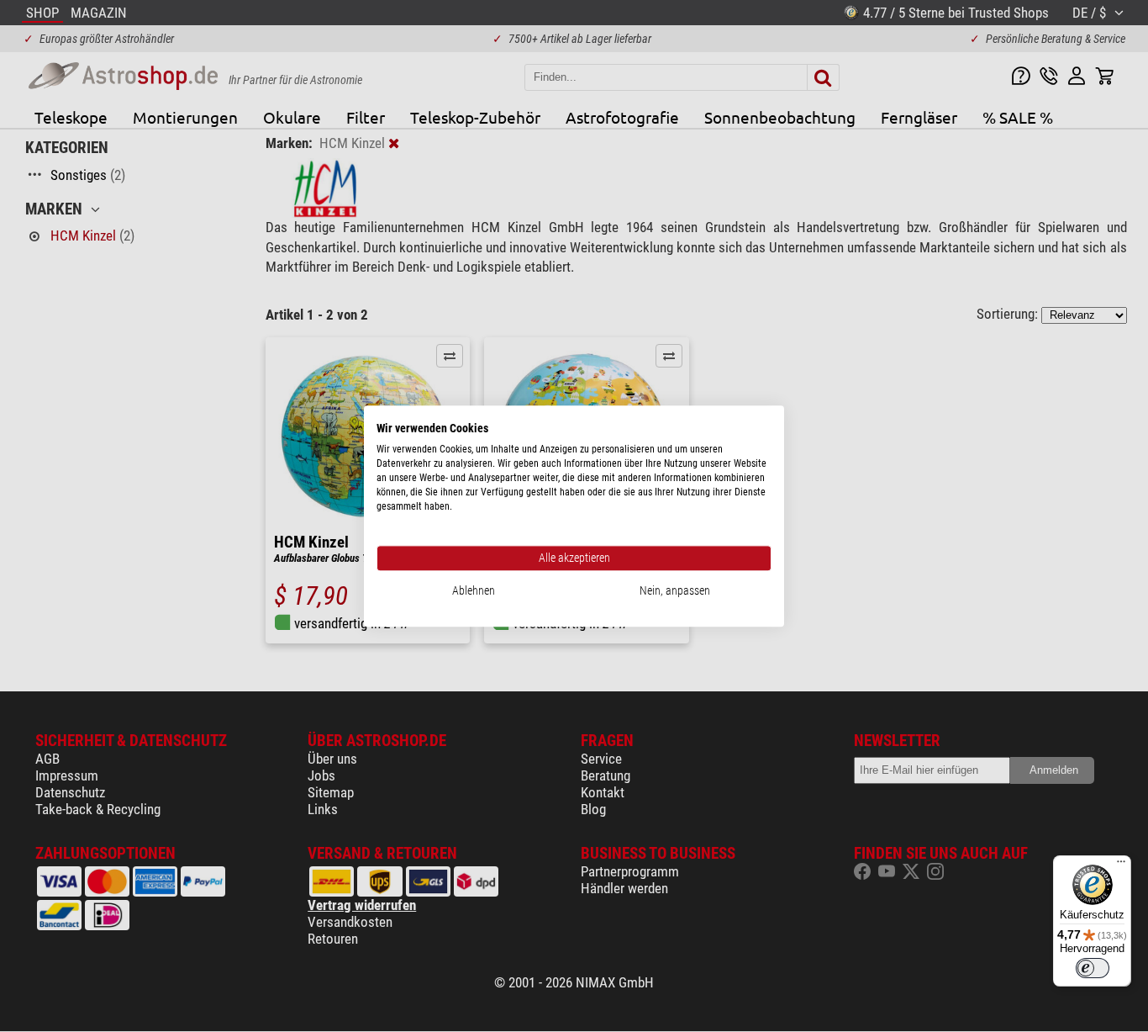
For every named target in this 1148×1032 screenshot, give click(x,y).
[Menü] (1121, 865)
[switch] (1092, 968)
